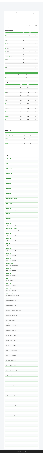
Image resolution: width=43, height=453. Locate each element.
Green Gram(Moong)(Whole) (8, 133)
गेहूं (5, 89)
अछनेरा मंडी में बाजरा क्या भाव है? (8, 218)
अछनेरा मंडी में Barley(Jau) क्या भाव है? (9, 263)
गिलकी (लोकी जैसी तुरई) (7, 56)
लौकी (5, 51)
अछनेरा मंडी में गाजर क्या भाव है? (8, 318)
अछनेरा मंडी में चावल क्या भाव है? (8, 303)
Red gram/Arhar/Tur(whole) (8, 135)
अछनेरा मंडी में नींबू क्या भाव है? (8, 213)
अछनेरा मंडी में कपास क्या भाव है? (9, 168)
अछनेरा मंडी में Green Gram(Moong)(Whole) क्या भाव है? (11, 198)
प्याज (5, 37)
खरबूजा (6, 80)
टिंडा (5, 67)
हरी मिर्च (6, 35)
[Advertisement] (21, 6)
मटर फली (6, 62)
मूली (5, 59)
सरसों (5, 92)
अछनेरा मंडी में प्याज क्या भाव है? (8, 178)
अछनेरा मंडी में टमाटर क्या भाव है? (9, 203)
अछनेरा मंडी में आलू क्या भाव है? (8, 163)
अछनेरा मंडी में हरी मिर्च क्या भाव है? (9, 173)
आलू (5, 40)
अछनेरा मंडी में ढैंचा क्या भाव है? (8, 243)
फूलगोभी (6, 48)
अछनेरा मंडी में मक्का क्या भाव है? (8, 188)
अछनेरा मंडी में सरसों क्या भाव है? (8, 193)
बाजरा (5, 95)
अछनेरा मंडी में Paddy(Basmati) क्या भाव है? (10, 293)
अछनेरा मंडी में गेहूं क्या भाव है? (8, 158)
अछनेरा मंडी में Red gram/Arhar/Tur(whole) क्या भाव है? (11, 228)
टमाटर (5, 38)
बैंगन (5, 43)
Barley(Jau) (6, 138)
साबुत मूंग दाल (6, 113)
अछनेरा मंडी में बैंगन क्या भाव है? (8, 283)
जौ (5, 114)
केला (5, 77)
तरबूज (5, 79)
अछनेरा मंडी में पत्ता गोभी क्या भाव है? (9, 278)
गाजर (5, 46)
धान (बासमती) (6, 116)
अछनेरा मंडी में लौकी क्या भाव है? (8, 338)
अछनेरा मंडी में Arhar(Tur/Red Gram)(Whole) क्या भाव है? (12, 308)
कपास (5, 87)
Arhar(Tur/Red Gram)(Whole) (8, 141)
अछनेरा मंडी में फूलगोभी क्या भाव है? (9, 323)
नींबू (5, 74)
